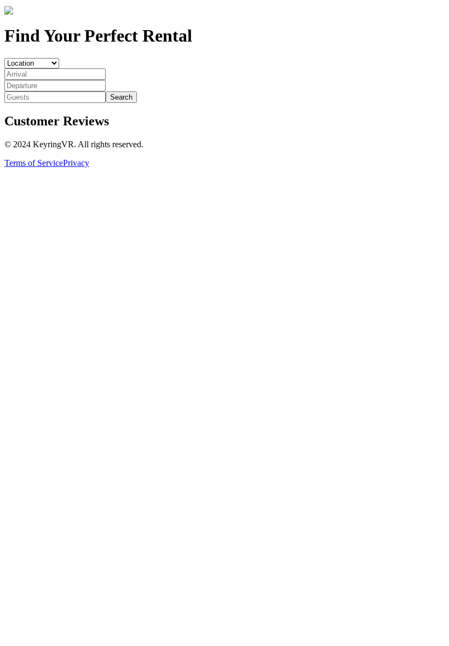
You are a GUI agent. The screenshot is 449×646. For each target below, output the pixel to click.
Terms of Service (33, 163)
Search (121, 97)
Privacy (76, 163)
